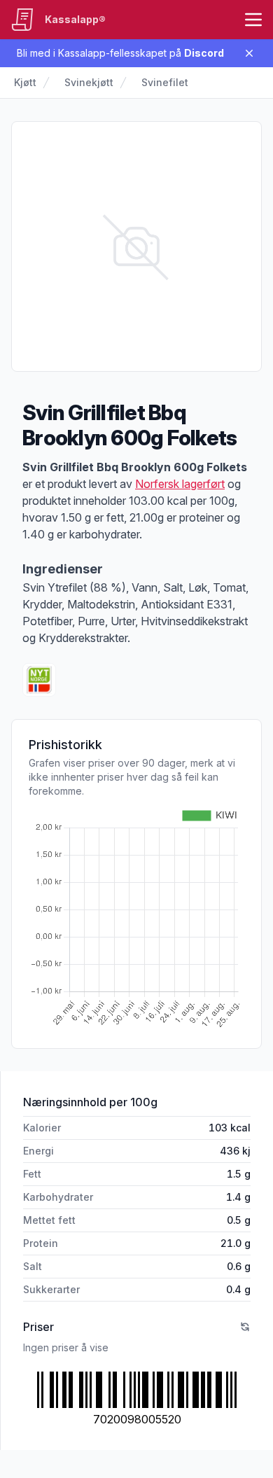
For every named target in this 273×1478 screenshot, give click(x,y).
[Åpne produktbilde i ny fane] (136, 246)
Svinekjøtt (88, 82)
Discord (204, 53)
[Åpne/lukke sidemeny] (253, 19)
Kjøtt (25, 82)
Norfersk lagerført (180, 484)
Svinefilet (164, 82)
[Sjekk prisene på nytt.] (245, 1326)
